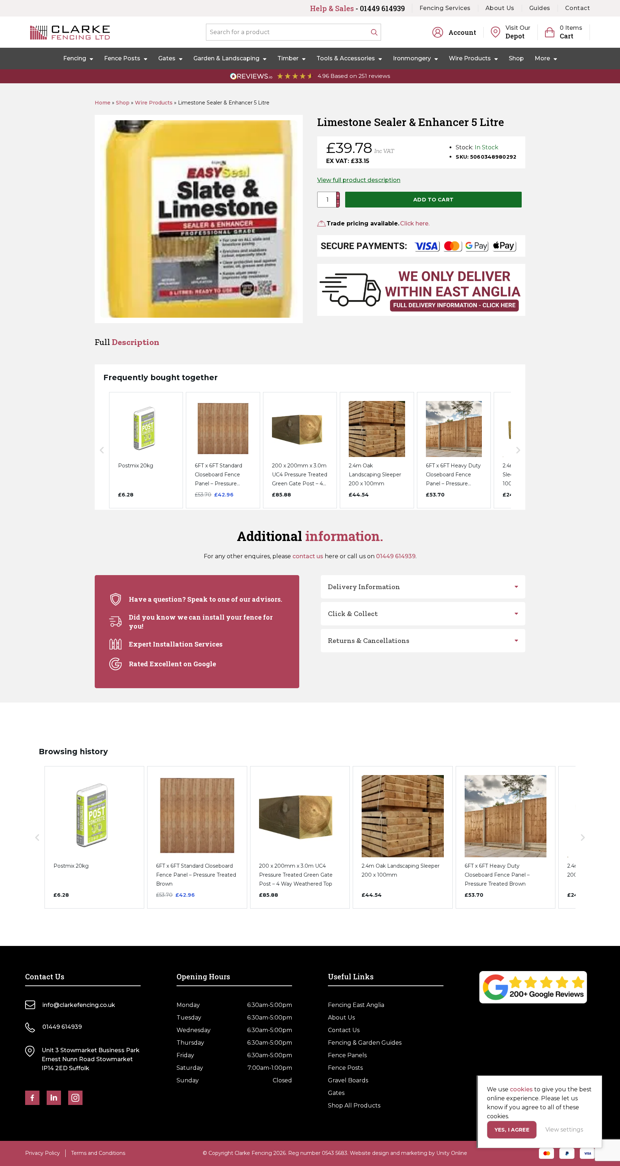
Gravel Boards (348, 1080)
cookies (521, 1089)
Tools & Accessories (345, 58)
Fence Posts (122, 58)
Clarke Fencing (70, 32)
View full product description (358, 180)
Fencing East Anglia (356, 1005)
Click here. (414, 223)
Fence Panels (347, 1055)
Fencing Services (445, 8)
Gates (166, 58)
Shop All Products (354, 1105)
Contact (577, 8)
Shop (516, 58)
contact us (307, 556)
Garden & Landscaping (226, 58)
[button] (102, 450)
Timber (288, 58)
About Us (500, 8)
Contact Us (344, 1030)
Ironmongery (412, 58)
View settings (564, 1129)
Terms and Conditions (98, 1153)
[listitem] (146, 450)
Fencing (74, 58)
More (542, 58)
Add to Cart (433, 199)
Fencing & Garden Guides (364, 1042)
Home (103, 102)
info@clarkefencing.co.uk (78, 1005)
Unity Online (451, 1153)
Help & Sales (357, 8)
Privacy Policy (42, 1153)
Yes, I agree (511, 1130)
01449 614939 (395, 556)
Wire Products (470, 58)
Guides (539, 8)
